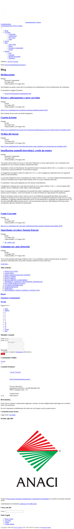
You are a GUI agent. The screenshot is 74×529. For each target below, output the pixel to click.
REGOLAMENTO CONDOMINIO (16, 280)
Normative (11, 58)
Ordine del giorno (9, 134)
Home (6, 31)
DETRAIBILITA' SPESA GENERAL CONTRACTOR (22, 290)
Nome (3, 338)
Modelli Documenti (14, 56)
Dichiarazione (8, 74)
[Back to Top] (1, 363)
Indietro (7, 310)
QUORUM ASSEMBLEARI (14, 285)
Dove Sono (11, 37)
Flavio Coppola (18, 527)
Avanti (7, 329)
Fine (6, 331)
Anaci (10, 39)
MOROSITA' (9, 288)
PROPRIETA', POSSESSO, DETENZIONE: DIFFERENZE (24, 282)
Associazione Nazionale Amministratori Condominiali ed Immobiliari (28, 499)
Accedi (3, 361)
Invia (3, 354)
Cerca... (3, 511)
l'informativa (19, 352)
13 (5, 328)
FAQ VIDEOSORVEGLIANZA (15, 283)
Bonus (10, 46)
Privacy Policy (9, 519)
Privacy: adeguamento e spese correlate (20, 97)
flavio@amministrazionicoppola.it (15, 65)
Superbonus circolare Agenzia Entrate (20, 230)
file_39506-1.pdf (10, 242)
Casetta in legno (9, 117)
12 (5, 326)
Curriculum (11, 34)
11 (5, 324)
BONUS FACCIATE (11, 271)
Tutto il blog (12, 44)
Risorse (7, 51)
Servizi (7, 41)
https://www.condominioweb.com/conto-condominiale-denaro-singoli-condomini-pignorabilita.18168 (31, 226)
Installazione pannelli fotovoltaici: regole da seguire (26, 150)
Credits (7, 522)
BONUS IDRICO (10, 278)
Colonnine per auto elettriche (15, 246)
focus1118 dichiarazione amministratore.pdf (18, 93)
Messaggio (4, 350)
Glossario (11, 55)
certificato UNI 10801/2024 (28, 504)
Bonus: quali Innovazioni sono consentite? (17, 275)
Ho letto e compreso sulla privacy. (17, 352)
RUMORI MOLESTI (11, 287)
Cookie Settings (9, 524)
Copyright (8, 520)
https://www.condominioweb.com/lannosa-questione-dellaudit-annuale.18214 (24, 110)
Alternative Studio (46, 527)
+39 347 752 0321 (12, 61)
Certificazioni (12, 36)
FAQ (10, 53)
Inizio (6, 309)
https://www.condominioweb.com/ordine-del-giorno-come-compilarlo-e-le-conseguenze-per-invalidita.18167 (34, 146)
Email (2, 340)
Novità (10, 49)
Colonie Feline (9, 273)
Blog (6, 43)
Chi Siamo (12, 415)
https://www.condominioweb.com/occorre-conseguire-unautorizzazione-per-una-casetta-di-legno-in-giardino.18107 (36, 130)
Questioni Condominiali (15, 48)
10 (5, 322)
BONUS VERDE (10, 276)
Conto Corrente (8, 213)
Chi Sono (7, 32)
